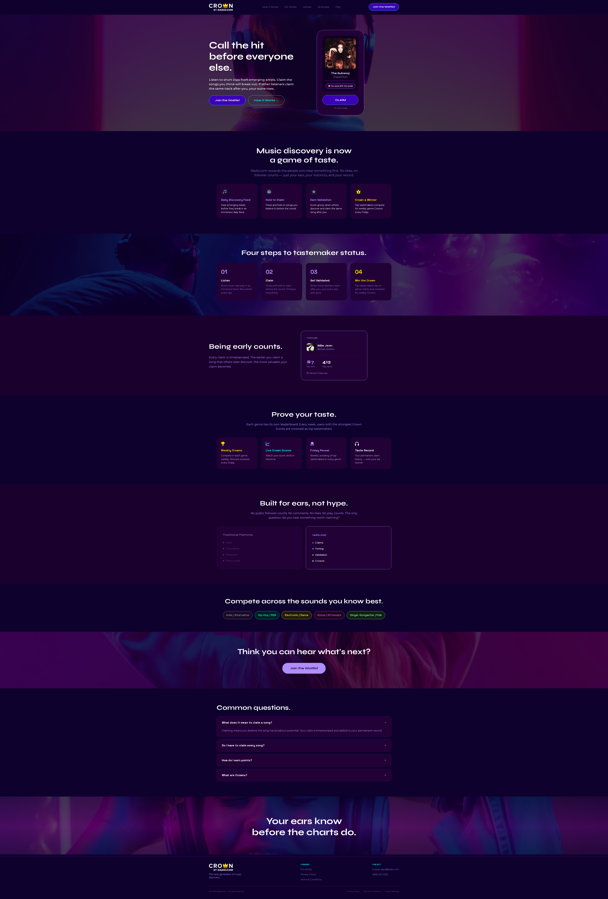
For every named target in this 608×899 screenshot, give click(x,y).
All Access (323, 7)
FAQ (338, 7)
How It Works (270, 7)
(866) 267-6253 (380, 874)
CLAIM (340, 100)
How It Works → (266, 100)
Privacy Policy (308, 874)
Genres (307, 7)
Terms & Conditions (311, 879)
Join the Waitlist (384, 6)
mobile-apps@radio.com (385, 869)
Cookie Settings (392, 891)
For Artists (291, 7)
